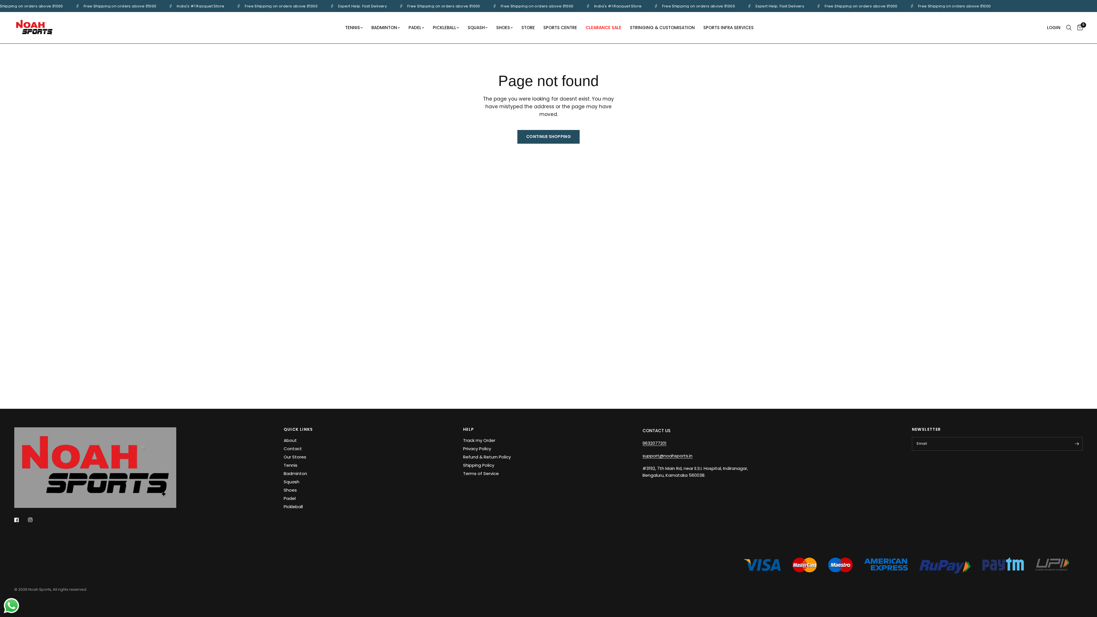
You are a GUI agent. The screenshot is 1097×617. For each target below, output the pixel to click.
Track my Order (479, 440)
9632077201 (654, 443)
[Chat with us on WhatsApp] (11, 605)
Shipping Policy (478, 465)
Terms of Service (481, 473)
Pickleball (444, 28)
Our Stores (295, 457)
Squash (476, 28)
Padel (415, 28)
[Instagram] (34, 520)
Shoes (503, 28)
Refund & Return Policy (487, 457)
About (290, 440)
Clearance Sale (603, 28)
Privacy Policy (477, 449)
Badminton (384, 28)
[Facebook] (20, 520)
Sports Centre (560, 28)
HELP (468, 429)
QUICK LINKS (298, 429)
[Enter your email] (1077, 444)
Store (528, 28)
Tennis (352, 28)
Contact (293, 449)
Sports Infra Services (728, 28)
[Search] (1068, 27)
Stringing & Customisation (662, 28)
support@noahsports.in (667, 456)
